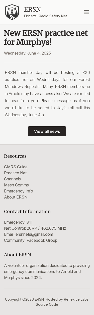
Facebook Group (42, 240)
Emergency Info (18, 190)
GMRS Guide (16, 166)
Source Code (47, 304)
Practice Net (15, 172)
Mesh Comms (16, 184)
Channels (12, 178)
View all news (47, 131)
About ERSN (15, 197)
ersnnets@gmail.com (34, 234)
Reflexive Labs (76, 299)
